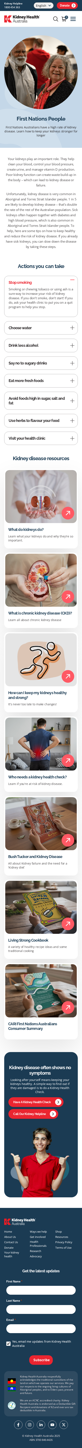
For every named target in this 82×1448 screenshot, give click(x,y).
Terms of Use (63, 1247)
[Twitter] (64, 1425)
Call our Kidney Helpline (29, 1114)
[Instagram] (29, 1425)
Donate (64, 5)
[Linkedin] (41, 1425)
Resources (61, 1237)
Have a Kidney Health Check (32, 1102)
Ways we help (38, 1231)
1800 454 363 (12, 7)
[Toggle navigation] (73, 19)
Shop (58, 1231)
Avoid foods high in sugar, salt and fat (37, 400)
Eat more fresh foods (26, 380)
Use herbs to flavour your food (34, 420)
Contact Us (11, 1242)
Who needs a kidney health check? (37, 777)
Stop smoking (20, 282)
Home (8, 1231)
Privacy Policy (63, 1242)
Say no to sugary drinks (28, 363)
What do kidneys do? (26, 529)
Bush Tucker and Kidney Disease (35, 856)
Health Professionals (38, 1243)
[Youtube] (52, 1425)
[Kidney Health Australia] (22, 18)
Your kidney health (11, 1254)
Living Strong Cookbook (28, 940)
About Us (10, 1237)
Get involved (38, 1237)
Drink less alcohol (23, 345)
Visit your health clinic (27, 438)
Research (35, 1251)
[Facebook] (18, 1425)
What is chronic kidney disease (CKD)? (40, 613)
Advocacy (36, 1256)
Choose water (20, 328)
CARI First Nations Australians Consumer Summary (32, 1026)
